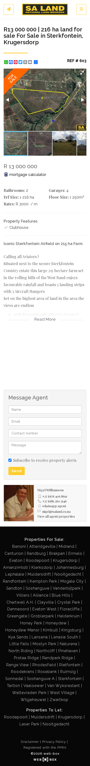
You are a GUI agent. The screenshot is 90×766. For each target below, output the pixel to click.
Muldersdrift (39, 574)
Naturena (68, 644)
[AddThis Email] (30, 62)
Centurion (14, 553)
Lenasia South (64, 637)
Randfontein (14, 581)
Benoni (19, 546)
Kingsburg (71, 630)
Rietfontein (69, 665)
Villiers (23, 595)
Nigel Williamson (50, 490)
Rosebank (47, 671)
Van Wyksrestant (63, 685)
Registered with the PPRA (45, 747)
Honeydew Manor (22, 630)
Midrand (66, 546)
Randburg (36, 553)
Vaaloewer (34, 685)
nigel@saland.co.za (56, 511)
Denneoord (18, 609)
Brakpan (57, 553)
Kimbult (50, 630)
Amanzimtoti (15, 567)
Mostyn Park (44, 644)
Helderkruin (68, 616)
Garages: (57, 190)
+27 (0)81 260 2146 (54, 501)
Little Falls (19, 644)
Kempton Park (43, 581)
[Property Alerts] (9, 9)
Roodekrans (22, 671)
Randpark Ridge (57, 658)
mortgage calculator (27, 174)
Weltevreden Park (29, 692)
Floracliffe (70, 609)
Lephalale (14, 574)
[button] (82, 73)
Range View (17, 665)
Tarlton (13, 685)
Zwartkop (59, 699)
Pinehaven (68, 651)
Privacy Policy (54, 742)
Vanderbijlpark (67, 588)
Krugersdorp (65, 560)
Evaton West (44, 609)
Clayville (45, 602)
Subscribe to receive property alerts (44, 460)
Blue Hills (61, 595)
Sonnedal (14, 678)
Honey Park (31, 623)
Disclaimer (30, 742)
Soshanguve (37, 588)
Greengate (17, 616)
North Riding (21, 651)
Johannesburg (70, 567)
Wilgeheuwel (33, 699)
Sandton (14, 588)
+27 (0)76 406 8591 (54, 496)
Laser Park (29, 724)
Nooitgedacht (67, 574)
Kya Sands (18, 637)
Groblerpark (42, 616)
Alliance (40, 595)
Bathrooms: (14, 190)
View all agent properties (56, 516)
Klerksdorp (42, 567)
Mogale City (72, 581)
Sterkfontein (70, 678)
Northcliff (45, 651)
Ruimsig (68, 671)
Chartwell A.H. (20, 602)
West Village (62, 692)
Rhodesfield (44, 665)
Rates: (9, 203)
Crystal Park (68, 602)
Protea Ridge (26, 658)
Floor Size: (59, 197)
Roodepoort (38, 560)
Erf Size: (11, 197)
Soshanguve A (41, 678)
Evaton (16, 560)
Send (17, 471)
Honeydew (56, 623)
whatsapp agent (54, 506)
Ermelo (75, 553)
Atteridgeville (42, 546)
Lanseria (40, 637)
